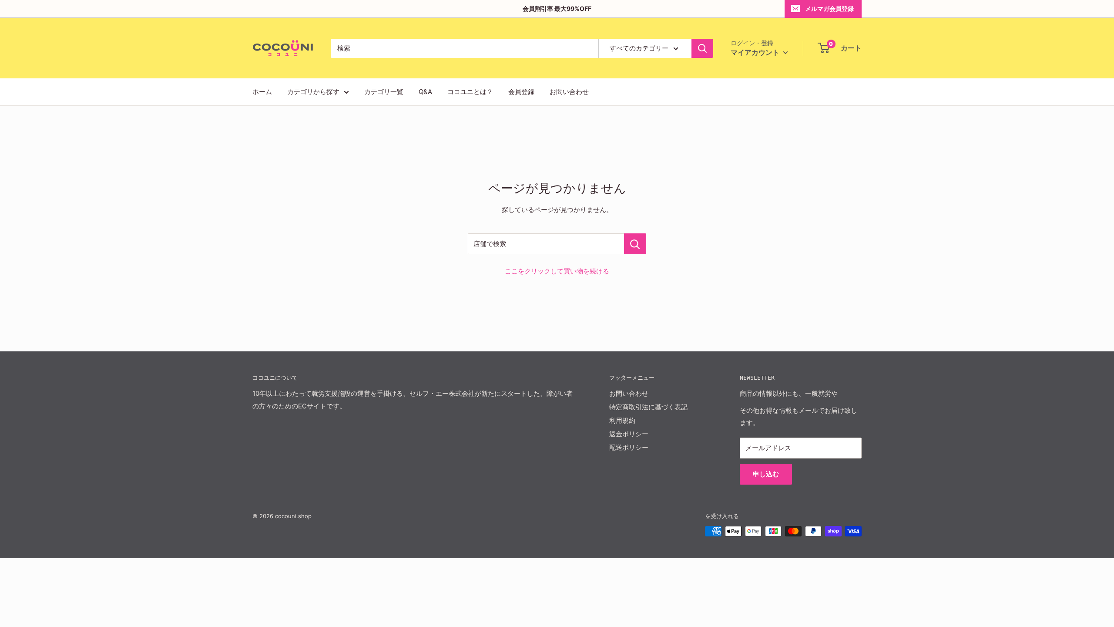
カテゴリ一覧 (383, 92)
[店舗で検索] (635, 243)
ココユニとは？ (470, 92)
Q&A (425, 92)
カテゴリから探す (313, 92)
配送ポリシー (628, 447)
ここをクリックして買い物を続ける (557, 271)
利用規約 (622, 420)
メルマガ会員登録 (829, 8)
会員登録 (521, 92)
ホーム (262, 92)
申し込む (766, 474)
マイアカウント (756, 52)
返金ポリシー (628, 434)
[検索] (702, 48)
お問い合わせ (569, 92)
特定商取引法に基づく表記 (648, 407)
